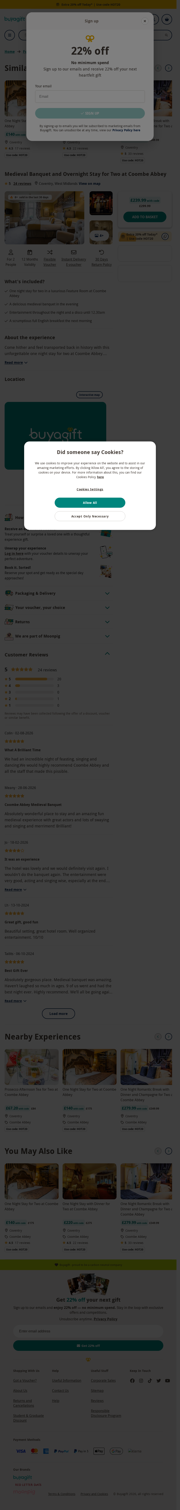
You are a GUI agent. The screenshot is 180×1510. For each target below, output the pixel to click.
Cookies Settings (90, 489)
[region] (90, 485)
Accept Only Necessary (90, 516)
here (100, 477)
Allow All (90, 503)
